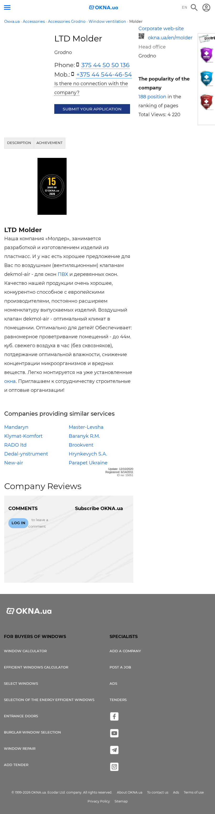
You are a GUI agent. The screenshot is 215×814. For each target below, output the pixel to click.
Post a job (120, 667)
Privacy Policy (99, 801)
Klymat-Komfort (23, 436)
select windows (21, 683)
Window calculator (25, 651)
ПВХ (63, 274)
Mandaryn (16, 427)
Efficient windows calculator (36, 667)
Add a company (125, 651)
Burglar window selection (32, 732)
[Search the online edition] (194, 7)
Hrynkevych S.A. (88, 454)
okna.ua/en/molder (170, 38)
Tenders (118, 700)
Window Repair (19, 748)
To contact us (157, 792)
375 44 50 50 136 (105, 65)
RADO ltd (15, 445)
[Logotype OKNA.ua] (103, 8)
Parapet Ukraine (88, 463)
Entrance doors (21, 716)
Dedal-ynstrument (26, 454)
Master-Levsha (86, 427)
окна (10, 381)
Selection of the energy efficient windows (49, 700)
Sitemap (121, 801)
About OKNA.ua (129, 792)
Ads (113, 683)
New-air (13, 463)
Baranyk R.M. (84, 436)
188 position (152, 97)
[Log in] (206, 7)
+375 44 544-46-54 (104, 74)
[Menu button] (7, 7)
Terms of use (194, 792)
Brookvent (81, 445)
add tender (16, 765)
